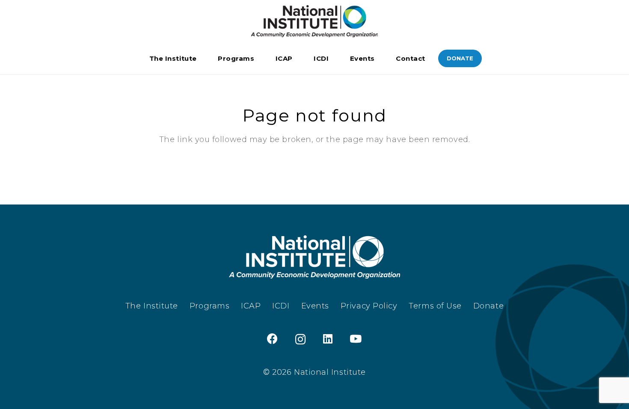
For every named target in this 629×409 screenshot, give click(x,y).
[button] (202, 58)
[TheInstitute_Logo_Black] (314, 21)
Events (315, 306)
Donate (488, 306)
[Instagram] (300, 339)
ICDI (280, 306)
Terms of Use (435, 306)
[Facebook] (272, 338)
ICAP (251, 306)
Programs (209, 306)
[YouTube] (356, 338)
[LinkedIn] (328, 338)
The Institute (151, 306)
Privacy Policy (369, 306)
